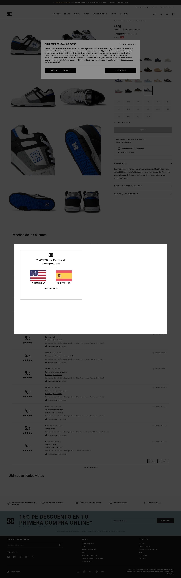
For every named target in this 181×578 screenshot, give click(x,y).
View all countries (51, 289)
